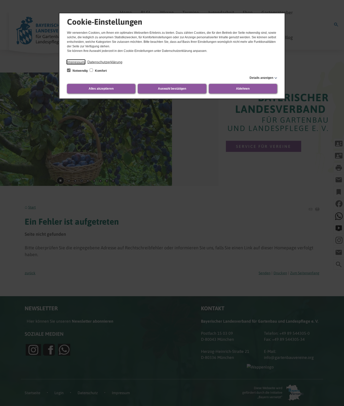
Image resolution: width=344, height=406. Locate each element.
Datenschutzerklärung (104, 62)
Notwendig (80, 71)
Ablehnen (243, 88)
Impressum (76, 62)
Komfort (100, 71)
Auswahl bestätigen (172, 88)
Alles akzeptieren (101, 88)
